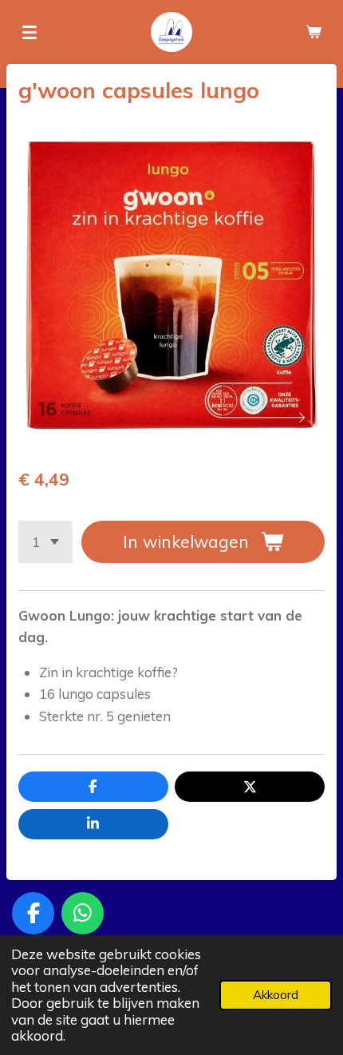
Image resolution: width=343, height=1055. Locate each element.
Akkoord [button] (275, 994)
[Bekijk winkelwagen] (313, 32)
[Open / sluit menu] (29, 32)
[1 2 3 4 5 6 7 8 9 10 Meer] (45, 542)
